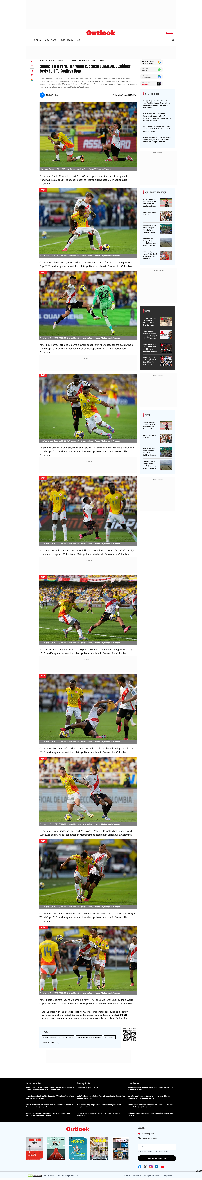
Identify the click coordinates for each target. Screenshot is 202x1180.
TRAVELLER (55, 40)
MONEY (46, 40)
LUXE (78, 40)
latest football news (75, 1011)
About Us (127, 1176)
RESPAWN (70, 40)
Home (42, 60)
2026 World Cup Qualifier (53, 1043)
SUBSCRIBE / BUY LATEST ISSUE (157, 1158)
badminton (62, 1018)
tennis (52, 1018)
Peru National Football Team (89, 1037)
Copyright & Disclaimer (152, 1176)
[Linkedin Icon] (156, 1167)
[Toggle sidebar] (29, 40)
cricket (115, 1015)
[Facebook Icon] (140, 1167)
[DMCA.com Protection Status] (35, 1175)
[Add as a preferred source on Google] (32, 80)
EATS (63, 40)
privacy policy (163, 1151)
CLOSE (199, 1171)
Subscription (148, 1133)
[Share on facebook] (32, 61)
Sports (51, 60)
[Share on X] (32, 66)
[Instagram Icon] (151, 1167)
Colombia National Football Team (58, 1037)
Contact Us (137, 1176)
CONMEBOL (110, 1037)
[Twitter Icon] (145, 1167)
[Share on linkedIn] (32, 71)
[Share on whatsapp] (32, 75)
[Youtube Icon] (162, 1167)
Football (61, 60)
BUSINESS (37, 40)
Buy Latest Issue (149, 1138)
